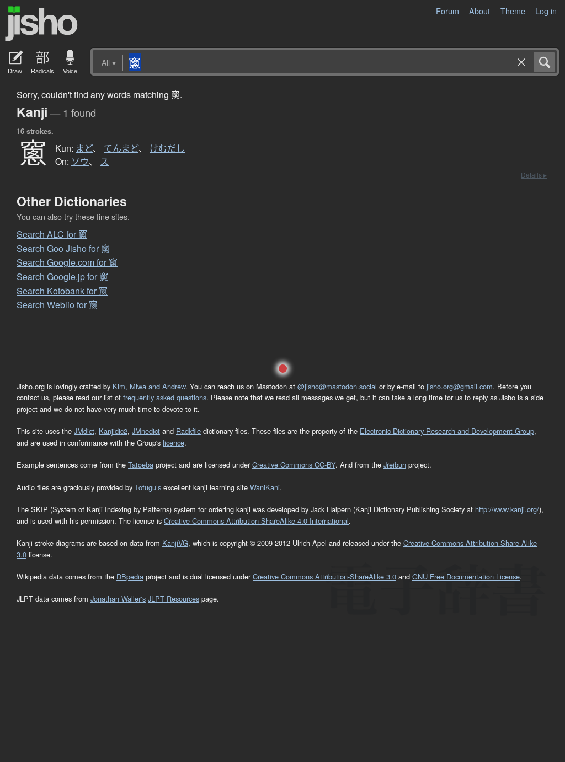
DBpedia (129, 576)
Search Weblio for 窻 (57, 304)
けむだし (167, 148)
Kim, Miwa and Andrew (149, 386)
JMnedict (146, 431)
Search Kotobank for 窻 (62, 291)
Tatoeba (140, 464)
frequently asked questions (164, 397)
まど (84, 148)
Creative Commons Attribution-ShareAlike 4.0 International (256, 521)
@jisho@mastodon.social (337, 386)
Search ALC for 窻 (52, 234)
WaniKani (265, 487)
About (479, 11)
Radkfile (188, 431)
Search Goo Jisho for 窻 (63, 248)
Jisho (41, 23)
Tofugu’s (148, 487)
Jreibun (394, 464)
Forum (447, 11)
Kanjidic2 (113, 431)
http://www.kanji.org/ (507, 509)
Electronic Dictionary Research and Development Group (447, 431)
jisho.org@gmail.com (460, 386)
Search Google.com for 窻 (67, 262)
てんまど (121, 148)
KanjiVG (175, 543)
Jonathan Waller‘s (118, 598)
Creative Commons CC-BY (293, 464)
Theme (512, 11)
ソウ (80, 161)
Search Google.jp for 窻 (62, 276)
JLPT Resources (173, 598)
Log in (546, 11)
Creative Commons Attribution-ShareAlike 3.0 (324, 576)
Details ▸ (534, 174)
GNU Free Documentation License (466, 576)
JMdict (84, 431)
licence (173, 442)
